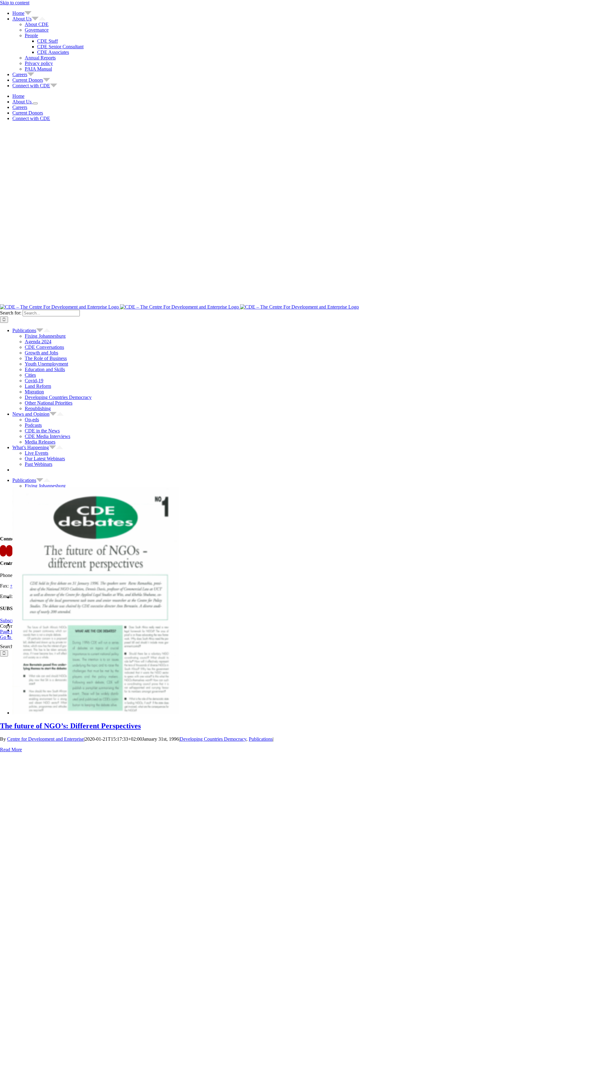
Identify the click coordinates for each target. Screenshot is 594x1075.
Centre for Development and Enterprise (45, 739)
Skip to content (14, 2)
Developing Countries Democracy (213, 739)
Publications (261, 739)
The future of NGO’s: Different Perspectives (70, 726)
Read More (11, 749)
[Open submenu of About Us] (35, 103)
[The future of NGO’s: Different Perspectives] (95, 712)
